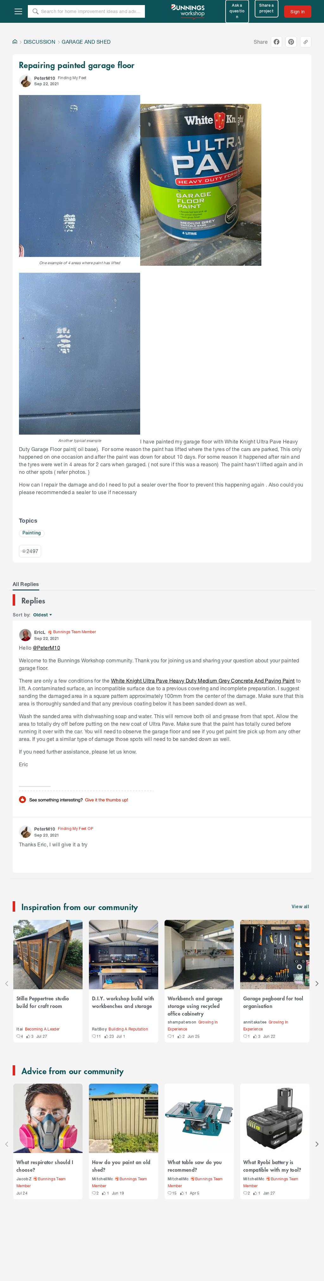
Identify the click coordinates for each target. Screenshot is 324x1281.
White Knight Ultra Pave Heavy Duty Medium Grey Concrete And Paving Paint (203, 681)
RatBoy (99, 1029)
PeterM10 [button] (44, 78)
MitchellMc (102, 1179)
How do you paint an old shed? (121, 1165)
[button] (25, 81)
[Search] (35, 11)
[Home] (15, 41)
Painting (31, 533)
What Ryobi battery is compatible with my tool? (272, 1165)
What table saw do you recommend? (195, 1165)
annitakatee (255, 1022)
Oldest (41, 615)
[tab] (26, 584)
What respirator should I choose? (44, 1165)
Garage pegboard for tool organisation (273, 1002)
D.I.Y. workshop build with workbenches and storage (123, 1002)
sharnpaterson (182, 1022)
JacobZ (24, 1179)
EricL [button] (40, 632)
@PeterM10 (46, 648)
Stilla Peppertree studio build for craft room (42, 1002)
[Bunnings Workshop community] (188, 11)
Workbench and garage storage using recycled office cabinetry (195, 1005)
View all (300, 907)
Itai (19, 1029)
